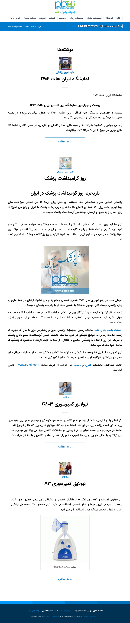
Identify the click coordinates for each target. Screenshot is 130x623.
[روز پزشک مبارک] (65, 163)
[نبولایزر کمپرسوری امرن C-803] (65, 388)
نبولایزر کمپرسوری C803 (65, 404)
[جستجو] (83, 26)
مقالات (65, 398)
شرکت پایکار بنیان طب (108, 330)
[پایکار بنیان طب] (65, 7)
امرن (88, 365)
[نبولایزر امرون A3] (65, 468)
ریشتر (77, 365)
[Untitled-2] (65, 63)
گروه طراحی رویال (33, 610)
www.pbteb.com (28, 365)
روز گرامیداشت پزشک (65, 178)
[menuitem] (118, 18)
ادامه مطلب (65, 141)
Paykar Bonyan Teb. (51, 616)
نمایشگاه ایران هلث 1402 (65, 79)
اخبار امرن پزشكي (65, 72)
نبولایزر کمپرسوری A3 (65, 483)
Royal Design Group (91, 616)
